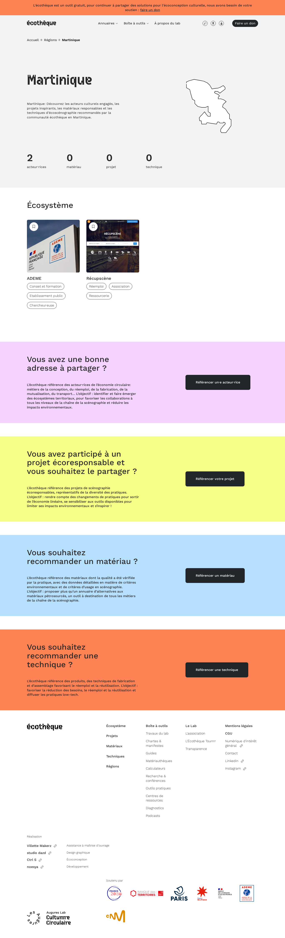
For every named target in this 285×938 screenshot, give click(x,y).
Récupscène (98, 278)
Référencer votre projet (215, 479)
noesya (32, 867)
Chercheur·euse (42, 305)
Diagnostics (155, 808)
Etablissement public (46, 296)
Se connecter (221, 23)
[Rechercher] (205, 23)
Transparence (196, 749)
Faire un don (245, 23)
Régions (50, 40)
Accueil (33, 40)
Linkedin (231, 761)
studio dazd (36, 853)
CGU (228, 733)
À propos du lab (167, 23)
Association (121, 286)
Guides (151, 753)
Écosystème (50, 205)
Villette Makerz (39, 846)
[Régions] (213, 23)
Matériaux (114, 746)
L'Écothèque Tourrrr (200, 741)
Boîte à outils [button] (135, 23)
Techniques (115, 756)
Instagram (233, 768)
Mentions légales (238, 726)
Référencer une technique (217, 670)
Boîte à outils (157, 726)
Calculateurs (155, 768)
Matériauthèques (159, 761)
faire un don (150, 10)
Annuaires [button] (106, 23)
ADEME (34, 278)
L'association (195, 733)
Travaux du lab (157, 733)
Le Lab (191, 726)
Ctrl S (31, 860)
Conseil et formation (46, 286)
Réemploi (96, 286)
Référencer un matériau (215, 576)
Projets (112, 736)
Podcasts (153, 816)
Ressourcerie (99, 296)
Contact (231, 753)
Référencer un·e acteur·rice (218, 382)
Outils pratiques (158, 788)
